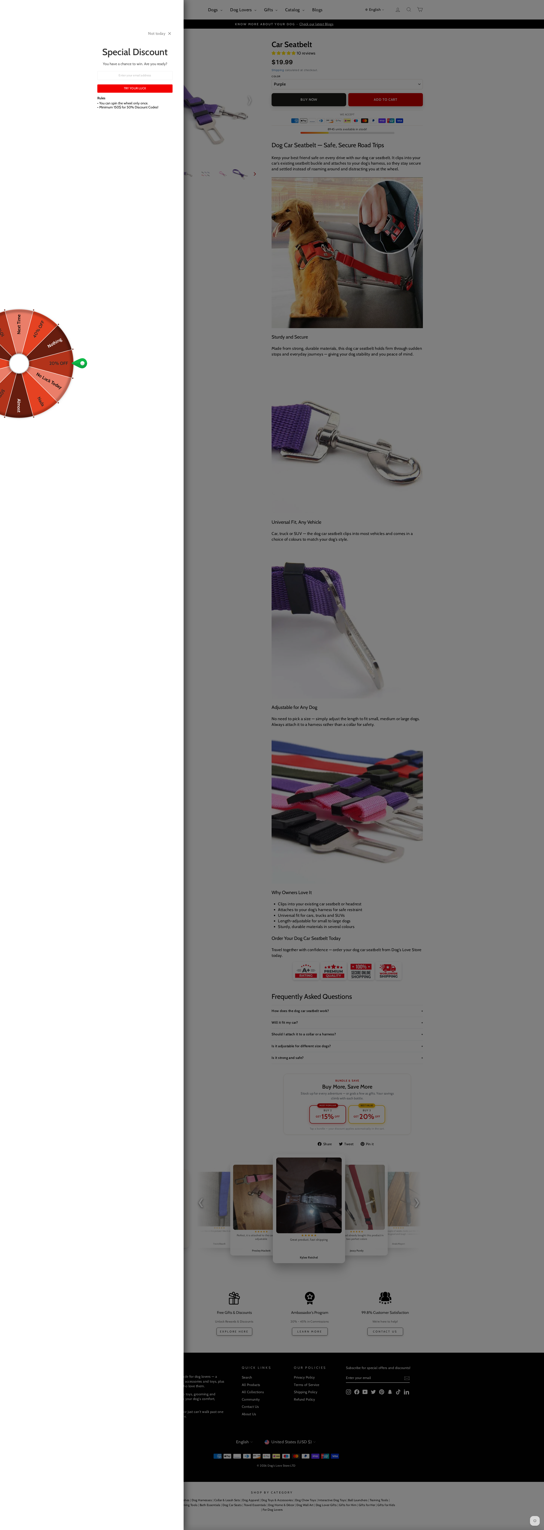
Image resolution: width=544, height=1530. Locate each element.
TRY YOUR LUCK (135, 88)
